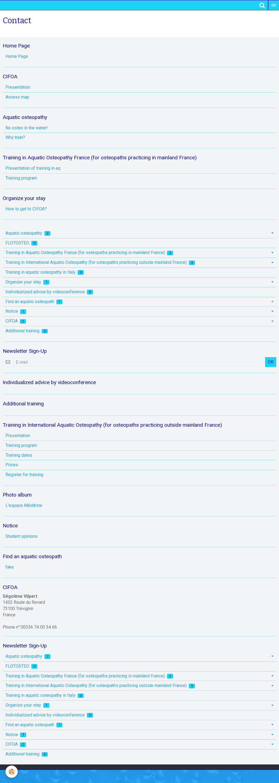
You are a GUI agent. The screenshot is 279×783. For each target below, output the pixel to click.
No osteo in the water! (26, 127)
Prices (11, 464)
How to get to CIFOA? (26, 208)
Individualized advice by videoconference (48, 291)
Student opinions (21, 536)
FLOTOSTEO (20, 243)
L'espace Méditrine (23, 505)
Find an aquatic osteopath (32, 301)
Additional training (25, 330)
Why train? (15, 137)
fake (9, 567)
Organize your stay (26, 282)
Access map (17, 97)
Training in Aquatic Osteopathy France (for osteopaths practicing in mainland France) (88, 252)
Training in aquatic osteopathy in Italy (43, 272)
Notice (14, 311)
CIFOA (14, 321)
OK (271, 361)
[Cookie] (11, 772)
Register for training (24, 474)
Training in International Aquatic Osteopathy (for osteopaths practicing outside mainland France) (99, 262)
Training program (21, 178)
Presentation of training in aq (32, 168)
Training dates (18, 455)
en (273, 5)
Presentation (17, 87)
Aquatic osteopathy (26, 233)
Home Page (16, 56)
